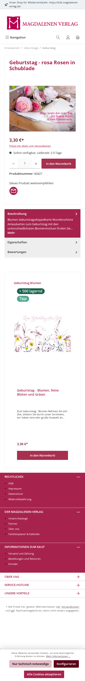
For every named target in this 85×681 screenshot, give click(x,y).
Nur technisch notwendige (30, 664)
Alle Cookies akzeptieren (44, 674)
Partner (12, 523)
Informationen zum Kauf (25, 547)
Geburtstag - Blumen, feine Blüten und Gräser (38, 392)
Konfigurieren (66, 664)
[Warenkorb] (78, 37)
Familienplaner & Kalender (24, 534)
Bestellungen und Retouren (24, 558)
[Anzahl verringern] (13, 164)
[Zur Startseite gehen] (42, 22)
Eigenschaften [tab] (17, 242)
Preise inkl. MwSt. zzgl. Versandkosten (30, 145)
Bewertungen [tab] (16, 252)
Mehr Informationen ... (58, 656)
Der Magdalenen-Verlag (24, 512)
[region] (42, 108)
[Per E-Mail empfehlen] (13, 191)
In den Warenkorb (58, 164)
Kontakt (13, 564)
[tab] (42, 223)
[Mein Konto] (68, 37)
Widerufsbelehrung (19, 499)
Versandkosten (70, 606)
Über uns (13, 528)
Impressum (15, 488)
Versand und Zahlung (21, 553)
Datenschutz (15, 493)
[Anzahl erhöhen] (36, 164)
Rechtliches (14, 477)
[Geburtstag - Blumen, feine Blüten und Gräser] (42, 332)
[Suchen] (58, 37)
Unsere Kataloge (18, 518)
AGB (10, 483)
